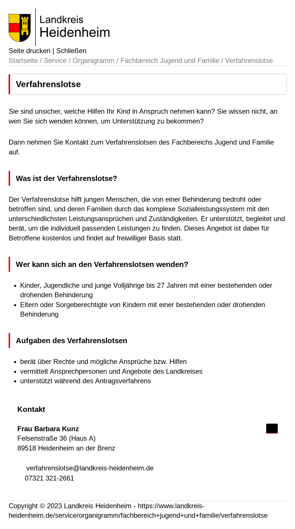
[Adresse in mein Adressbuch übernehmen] (272, 427)
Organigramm (93, 60)
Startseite (23, 60)
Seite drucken (29, 51)
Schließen (71, 51)
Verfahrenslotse (249, 60)
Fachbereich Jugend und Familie (169, 60)
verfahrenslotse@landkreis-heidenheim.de (90, 468)
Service (55, 60)
